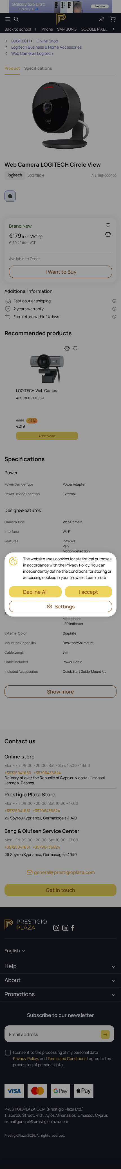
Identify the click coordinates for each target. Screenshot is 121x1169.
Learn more (96, 577)
